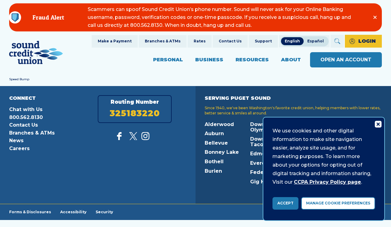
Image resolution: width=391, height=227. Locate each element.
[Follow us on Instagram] (145, 138)
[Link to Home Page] (36, 53)
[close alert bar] (375, 17)
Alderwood (219, 124)
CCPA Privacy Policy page (327, 182)
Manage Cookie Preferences (338, 203)
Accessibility (73, 212)
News (16, 140)
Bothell (214, 161)
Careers (19, 148)
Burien (213, 171)
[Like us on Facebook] (121, 138)
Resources (252, 60)
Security (104, 212)
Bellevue (216, 143)
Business (209, 60)
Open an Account (345, 60)
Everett (259, 163)
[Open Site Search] (337, 41)
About (291, 60)
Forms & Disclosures (30, 212)
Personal (168, 60)
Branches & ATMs (163, 41)
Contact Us (230, 41)
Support (263, 41)
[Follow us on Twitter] (133, 138)
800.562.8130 (26, 117)
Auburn (214, 133)
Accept (285, 203)
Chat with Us (25, 109)
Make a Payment (115, 41)
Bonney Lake (222, 152)
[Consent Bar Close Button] (378, 124)
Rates (200, 41)
